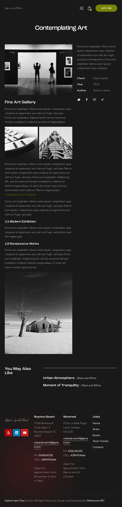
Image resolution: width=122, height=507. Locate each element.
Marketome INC (96, 500)
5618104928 (46, 455)
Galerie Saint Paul (14, 500)
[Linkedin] (16, 432)
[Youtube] (24, 432)
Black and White (87, 378)
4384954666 (48, 459)
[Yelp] (8, 432)
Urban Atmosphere (59, 378)
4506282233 (75, 451)
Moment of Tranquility (61, 385)
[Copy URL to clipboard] (102, 99)
